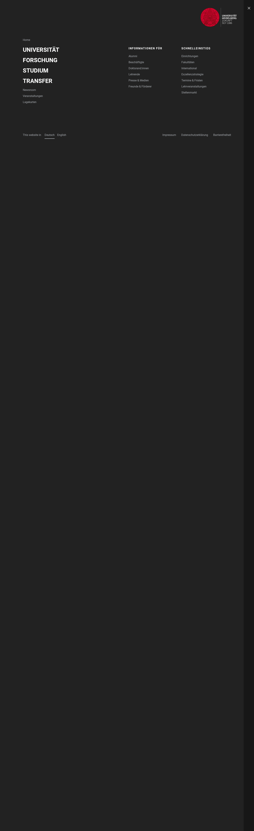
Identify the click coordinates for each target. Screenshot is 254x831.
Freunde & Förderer (140, 86)
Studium (35, 70)
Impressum (169, 135)
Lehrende (134, 74)
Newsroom (29, 90)
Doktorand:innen (139, 68)
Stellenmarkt (189, 92)
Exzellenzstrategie (192, 74)
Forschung (40, 60)
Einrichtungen (189, 56)
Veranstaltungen (33, 96)
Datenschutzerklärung (194, 135)
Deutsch (50, 135)
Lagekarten (29, 102)
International (189, 68)
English (61, 135)
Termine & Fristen (192, 80)
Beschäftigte (136, 62)
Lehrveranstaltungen (193, 86)
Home (26, 40)
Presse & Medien (139, 80)
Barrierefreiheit (222, 135)
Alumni (133, 56)
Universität (41, 49)
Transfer (37, 80)
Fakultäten (187, 62)
